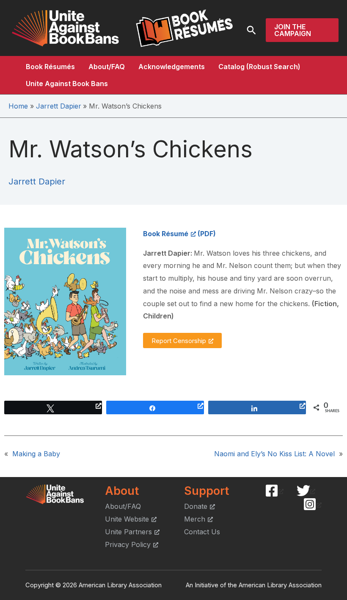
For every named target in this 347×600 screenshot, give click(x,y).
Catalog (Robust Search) (259, 66)
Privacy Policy (128, 544)
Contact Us (202, 531)
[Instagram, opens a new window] (312, 504)
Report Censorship (178, 341)
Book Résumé (165, 233)
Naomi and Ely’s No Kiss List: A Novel (274, 453)
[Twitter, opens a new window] (306, 490)
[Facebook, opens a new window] (274, 490)
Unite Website (127, 519)
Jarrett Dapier (36, 181)
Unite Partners (128, 531)
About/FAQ (106, 66)
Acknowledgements (171, 66)
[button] (251, 30)
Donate (195, 506)
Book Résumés (50, 66)
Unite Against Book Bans (67, 83)
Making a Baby (36, 453)
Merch (194, 519)
